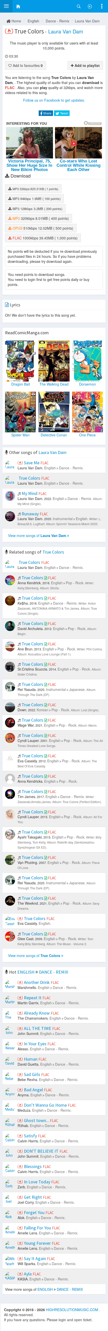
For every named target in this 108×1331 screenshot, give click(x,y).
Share (46, 113)
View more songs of (37, 535)
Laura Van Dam (87, 20)
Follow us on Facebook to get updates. (54, 100)
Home (16, 20)
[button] (6, 6)
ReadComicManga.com (27, 333)
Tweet (63, 113)
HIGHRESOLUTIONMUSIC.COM (72, 1309)
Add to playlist (87, 65)
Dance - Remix (57, 20)
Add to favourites (27, 65)
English (33, 20)
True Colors (53, 552)
